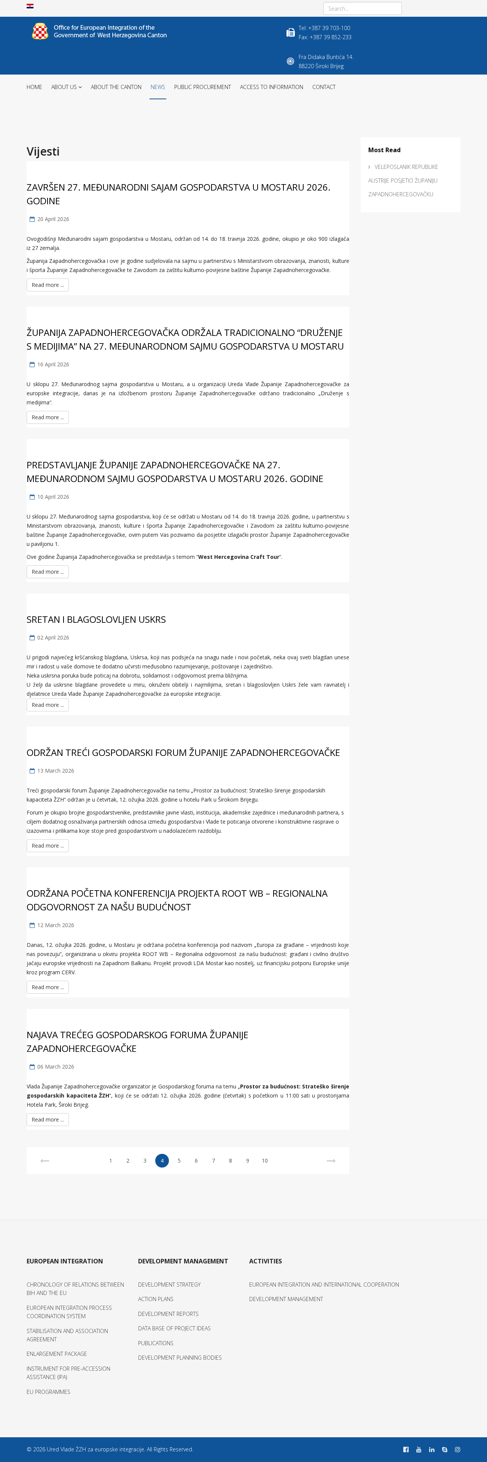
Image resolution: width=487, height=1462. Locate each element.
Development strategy (169, 1284)
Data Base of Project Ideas (174, 1328)
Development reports (168, 1313)
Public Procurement (202, 87)
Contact (324, 87)
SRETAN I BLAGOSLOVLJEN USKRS (96, 619)
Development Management (286, 1299)
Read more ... (48, 284)
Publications (155, 1343)
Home (34, 87)
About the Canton (116, 87)
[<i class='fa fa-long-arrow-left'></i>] (44, 1161)
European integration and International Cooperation (324, 1284)
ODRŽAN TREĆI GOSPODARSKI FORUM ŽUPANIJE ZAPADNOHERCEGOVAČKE (183, 752)
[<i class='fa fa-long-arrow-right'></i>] (331, 1161)
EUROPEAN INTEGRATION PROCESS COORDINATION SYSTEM (69, 1312)
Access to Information (271, 87)
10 (265, 1160)
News (158, 87)
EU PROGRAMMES (48, 1391)
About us (64, 87)
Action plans (155, 1299)
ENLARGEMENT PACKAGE (57, 1353)
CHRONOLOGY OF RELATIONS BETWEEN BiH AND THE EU (75, 1289)
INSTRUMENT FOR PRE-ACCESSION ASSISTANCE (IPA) (68, 1373)
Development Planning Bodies (180, 1357)
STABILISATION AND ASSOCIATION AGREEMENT (67, 1335)
